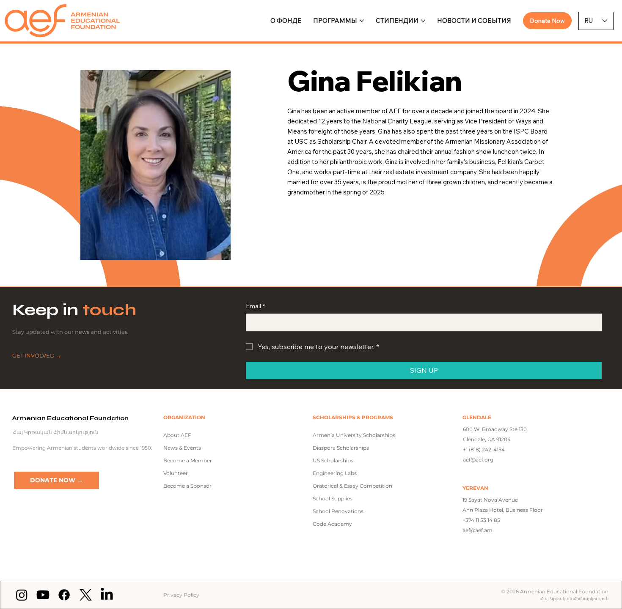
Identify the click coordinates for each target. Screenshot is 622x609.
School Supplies (332, 498)
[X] (85, 594)
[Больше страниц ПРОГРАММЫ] (362, 21)
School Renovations (338, 511)
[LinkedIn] (106, 594)
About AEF (177, 435)
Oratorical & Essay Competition (352, 486)
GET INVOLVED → (36, 355)
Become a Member (187, 460)
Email (255, 306)
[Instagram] (21, 594)
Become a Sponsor (187, 486)
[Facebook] (64, 594)
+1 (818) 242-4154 (484, 449)
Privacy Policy (181, 595)
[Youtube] (43, 594)
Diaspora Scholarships (341, 448)
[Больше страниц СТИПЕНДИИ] (423, 21)
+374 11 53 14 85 (481, 520)
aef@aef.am (477, 530)
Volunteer (175, 473)
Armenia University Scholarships (354, 435)
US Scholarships (333, 460)
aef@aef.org (478, 459)
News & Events (182, 448)
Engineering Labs (335, 473)
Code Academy (332, 524)
